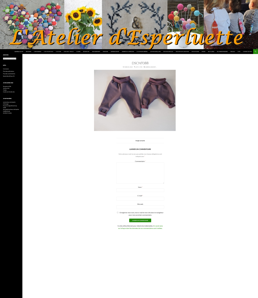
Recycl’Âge (211, 51)
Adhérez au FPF (19, 51)
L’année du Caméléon (128, 51)
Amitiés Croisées (7, 113)
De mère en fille (7, 86)
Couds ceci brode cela (9, 92)
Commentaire (140, 161)
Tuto (239, 51)
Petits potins (195, 51)
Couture (58, 51)
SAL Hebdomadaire (222, 51)
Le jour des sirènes (142, 51)
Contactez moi (247, 51)
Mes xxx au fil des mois (182, 51)
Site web (140, 204)
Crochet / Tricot (69, 51)
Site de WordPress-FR (9, 76)
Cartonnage (37, 51)
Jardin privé (6, 88)
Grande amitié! (115, 51)
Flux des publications (8, 71)
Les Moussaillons (155, 51)
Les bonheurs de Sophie (9, 102)
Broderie (28, 51)
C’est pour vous (48, 51)
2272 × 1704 (139, 67)
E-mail (140, 196)
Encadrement (96, 51)
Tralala (232, 51)
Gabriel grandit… (151, 67)
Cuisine (78, 51)
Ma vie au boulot (168, 51)
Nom (140, 187)
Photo (203, 51)
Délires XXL (86, 51)
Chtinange (5, 104)
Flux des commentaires (9, 73)
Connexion (6, 69)
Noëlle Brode (6, 111)
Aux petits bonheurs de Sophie (11, 109)
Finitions (105, 51)
